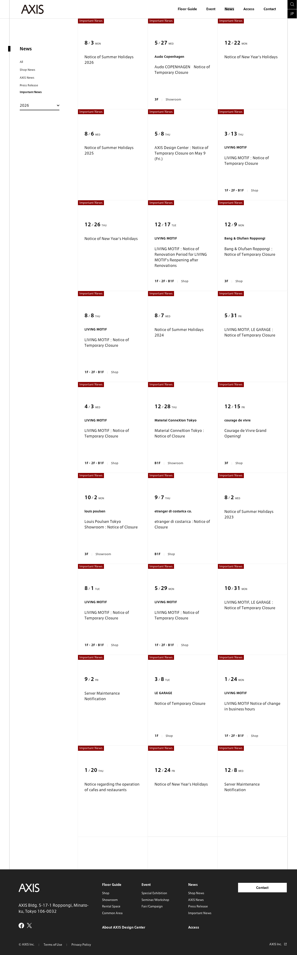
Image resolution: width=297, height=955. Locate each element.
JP (292, 13)
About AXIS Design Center (123, 927)
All (21, 62)
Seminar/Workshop (155, 899)
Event (210, 9)
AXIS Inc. (275, 944)
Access (248, 9)
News (229, 9)
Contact (270, 9)
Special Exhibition (154, 893)
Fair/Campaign (152, 906)
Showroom (110, 899)
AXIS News (27, 77)
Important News (199, 913)
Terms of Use (53, 944)
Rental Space (111, 906)
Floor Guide (187, 9)
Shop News (27, 69)
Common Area (112, 913)
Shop (105, 893)
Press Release (29, 85)
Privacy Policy (81, 944)
